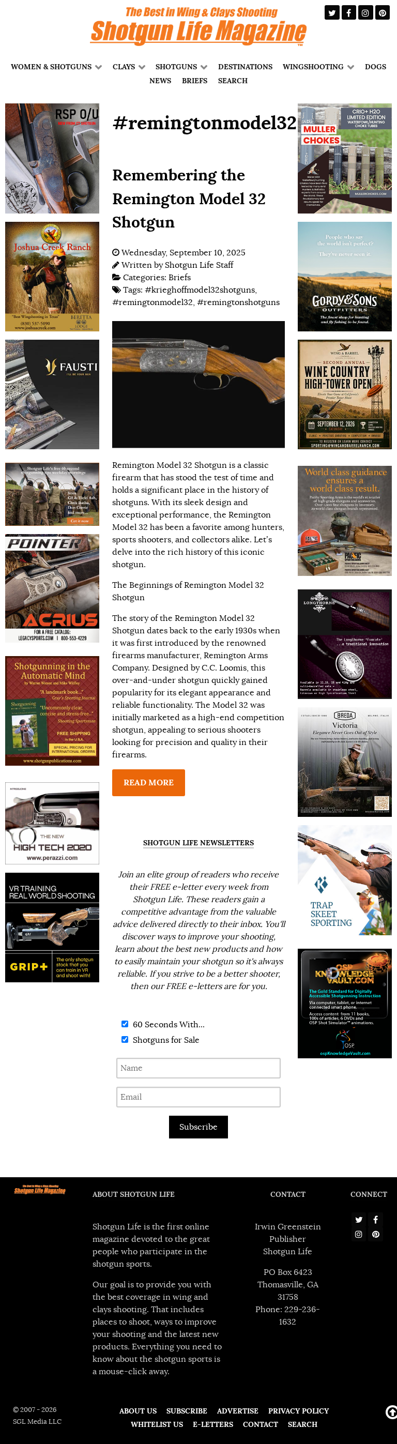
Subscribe (198, 1127)
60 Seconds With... (168, 1025)
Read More (149, 782)
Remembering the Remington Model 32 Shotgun (189, 198)
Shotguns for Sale (165, 1040)
